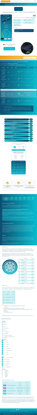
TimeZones (25, 411)
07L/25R (5, 38)
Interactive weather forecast (14, 411)
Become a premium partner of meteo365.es (9, 414)
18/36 (12, 38)
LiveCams (21, 411)
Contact (17, 414)
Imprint (20, 414)
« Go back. (2, 6)
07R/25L (9, 38)
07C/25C (2, 38)
